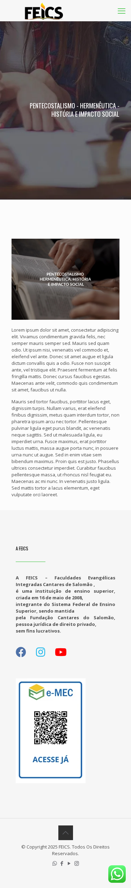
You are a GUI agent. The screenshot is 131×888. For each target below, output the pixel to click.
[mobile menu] (122, 10)
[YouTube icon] (69, 863)
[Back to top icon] (65, 832)
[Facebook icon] (62, 863)
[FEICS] (43, 10)
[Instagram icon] (76, 863)
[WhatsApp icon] (54, 863)
